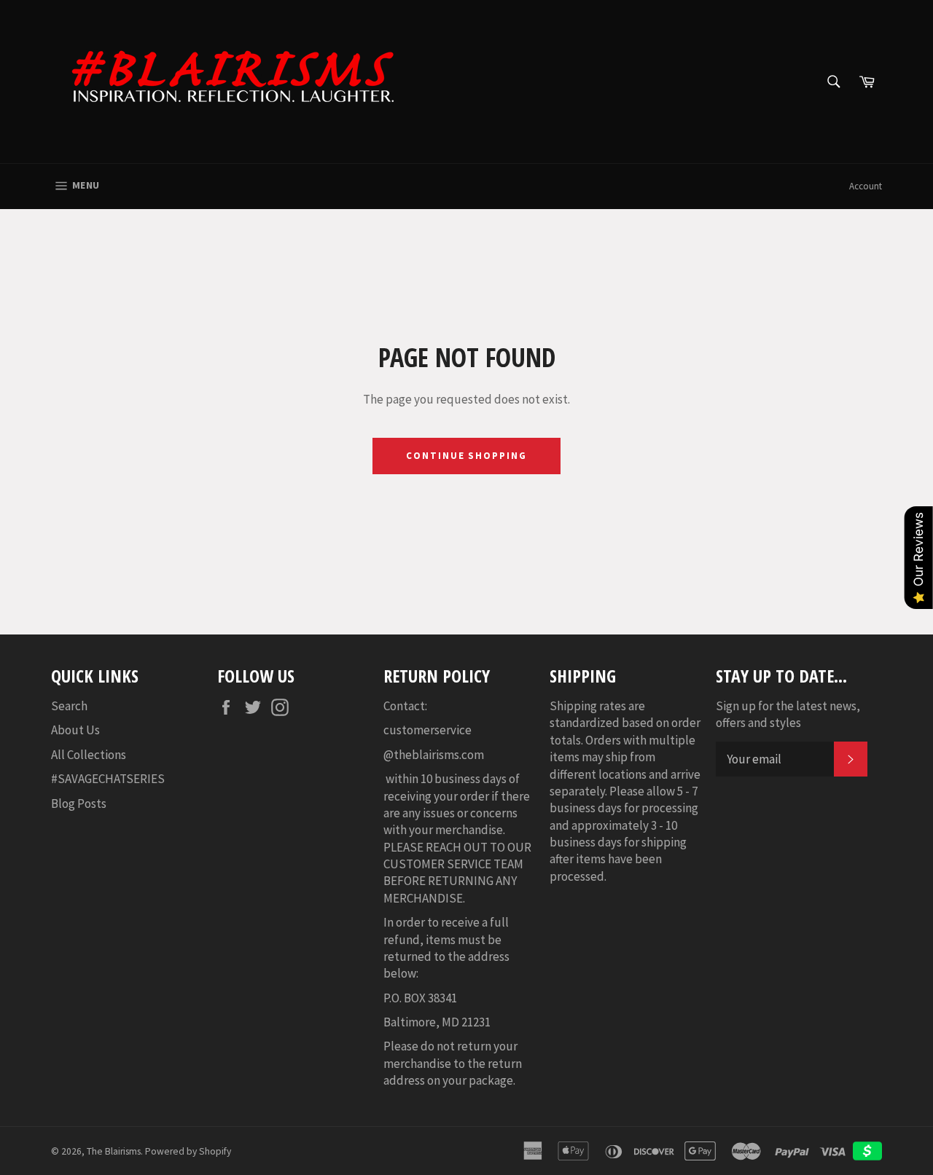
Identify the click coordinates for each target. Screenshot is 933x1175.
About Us (75, 730)
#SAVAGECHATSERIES (108, 779)
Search (69, 706)
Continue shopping (466, 455)
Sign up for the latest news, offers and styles (788, 714)
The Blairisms (114, 1151)
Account (865, 186)
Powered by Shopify (188, 1151)
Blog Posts (78, 803)
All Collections (88, 755)
